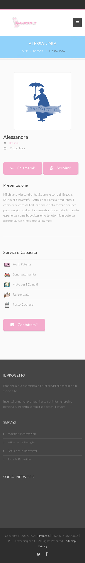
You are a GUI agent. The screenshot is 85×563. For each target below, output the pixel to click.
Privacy (43, 546)
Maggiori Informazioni (22, 434)
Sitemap (71, 541)
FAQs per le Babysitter (22, 451)
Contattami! (27, 325)
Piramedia (43, 536)
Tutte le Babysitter (19, 459)
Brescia (38, 51)
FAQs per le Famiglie (21, 442)
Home (24, 51)
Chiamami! (25, 168)
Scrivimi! (63, 168)
